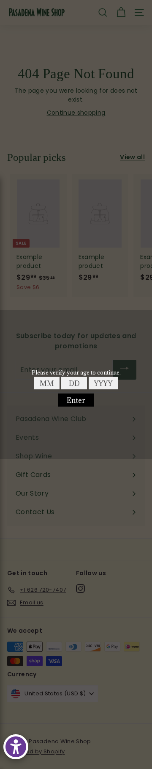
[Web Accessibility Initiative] (16, 747)
